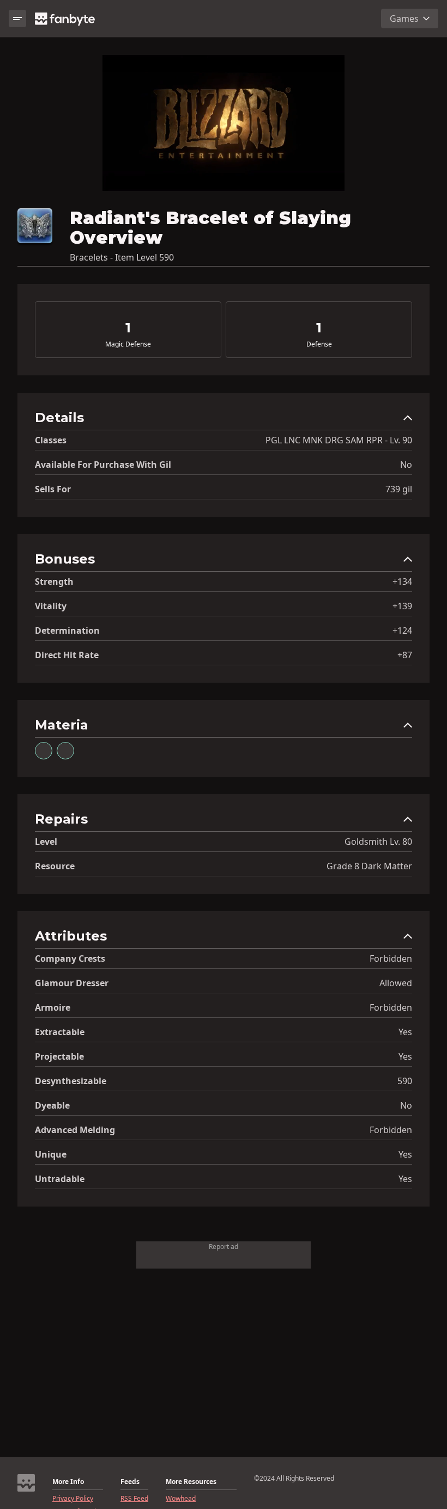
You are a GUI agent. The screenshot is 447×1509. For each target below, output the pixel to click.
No (406, 464)
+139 (402, 606)
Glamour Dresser (71, 983)
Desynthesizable (70, 1080)
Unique (51, 1154)
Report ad (223, 1246)
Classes (51, 440)
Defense (319, 344)
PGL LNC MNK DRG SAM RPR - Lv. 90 (338, 440)
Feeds (130, 1481)
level (46, 841)
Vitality (51, 606)
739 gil (398, 489)
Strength (54, 581)
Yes (405, 1031)
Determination (67, 630)
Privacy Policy (72, 1498)
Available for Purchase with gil (103, 464)
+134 (402, 581)
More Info (68, 1481)
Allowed (395, 983)
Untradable (59, 1178)
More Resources (191, 1481)
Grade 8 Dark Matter (369, 866)
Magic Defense (128, 344)
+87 (404, 655)
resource (55, 866)
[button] (223, 420)
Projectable (59, 1056)
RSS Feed (134, 1498)
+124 (402, 630)
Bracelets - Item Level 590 (122, 257)
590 (404, 1080)
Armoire (52, 1007)
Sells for (53, 489)
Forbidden (391, 958)
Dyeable (52, 1105)
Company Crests (70, 958)
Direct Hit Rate (67, 655)
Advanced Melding (75, 1129)
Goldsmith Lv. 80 (378, 841)
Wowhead (181, 1498)
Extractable (59, 1031)
